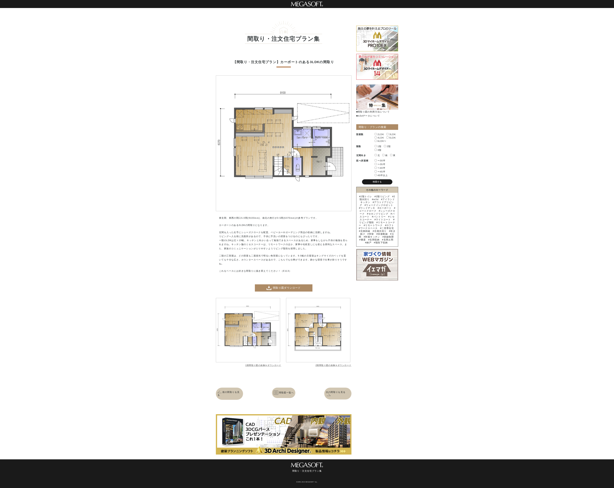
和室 (371, 234)
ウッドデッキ (367, 208)
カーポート (385, 208)
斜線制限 (389, 237)
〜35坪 (382, 164)
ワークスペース (369, 228)
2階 (389, 146)
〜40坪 (382, 168)
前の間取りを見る (228, 393)
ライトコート (383, 219)
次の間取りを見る (336, 392)
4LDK (381, 137)
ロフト (390, 225)
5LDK (392, 137)
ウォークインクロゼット (379, 205)
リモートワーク (373, 225)
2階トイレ (366, 196)
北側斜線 (365, 231)
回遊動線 (383, 234)
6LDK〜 (382, 141)
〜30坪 (382, 160)
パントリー (380, 216)
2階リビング (383, 196)
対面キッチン (372, 237)
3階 (380, 150)
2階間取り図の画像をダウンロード (333, 365)
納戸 (368, 242)
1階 (380, 146)
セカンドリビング (378, 213)
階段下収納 (381, 242)
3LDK (392, 134)
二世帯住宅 (388, 228)
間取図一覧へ (286, 392)
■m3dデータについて (368, 115)
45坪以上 (383, 175)
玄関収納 (375, 239)
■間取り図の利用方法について (373, 111)
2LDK (381, 134)
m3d (375, 199)
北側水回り (380, 231)
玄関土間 (388, 239)
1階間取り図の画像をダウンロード (263, 365)
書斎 (363, 239)
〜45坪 (382, 171)
